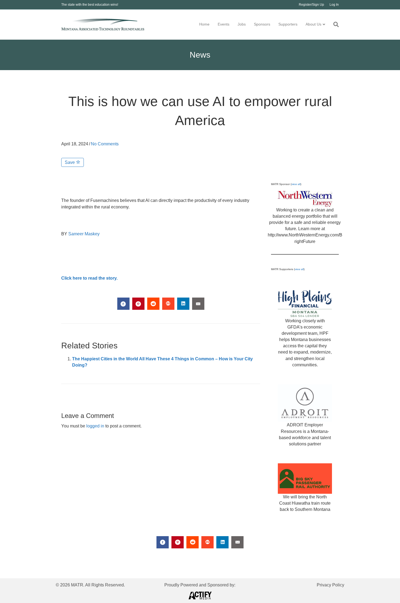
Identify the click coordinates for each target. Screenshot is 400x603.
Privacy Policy (330, 585)
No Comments (105, 144)
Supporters (287, 24)
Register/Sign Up (311, 5)
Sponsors (262, 24)
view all (295, 184)
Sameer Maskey (84, 234)
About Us (313, 24)
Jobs (242, 24)
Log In (334, 5)
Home (204, 24)
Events (223, 24)
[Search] (334, 24)
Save (70, 162)
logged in (95, 426)
